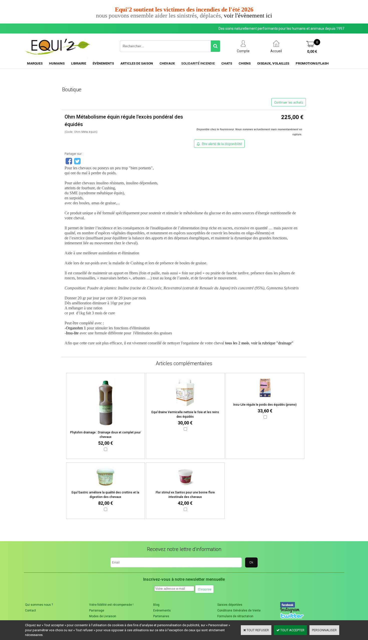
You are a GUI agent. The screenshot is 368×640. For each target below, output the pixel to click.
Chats (226, 63)
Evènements (162, 610)
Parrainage (96, 610)
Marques (35, 63)
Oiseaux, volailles (273, 63)
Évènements (103, 63)
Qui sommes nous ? (39, 604)
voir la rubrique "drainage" (272, 343)
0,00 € (312, 52)
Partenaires (161, 616)
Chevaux (167, 63)
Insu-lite (73, 333)
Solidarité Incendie (198, 63)
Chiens (245, 63)
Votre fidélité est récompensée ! (111, 604)
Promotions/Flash (312, 63)
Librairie (78, 63)
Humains (57, 63)
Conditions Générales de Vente (239, 610)
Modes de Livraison (102, 616)
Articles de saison (136, 63)
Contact (30, 610)
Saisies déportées (229, 604)
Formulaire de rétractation (235, 616)
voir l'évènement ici (248, 15)
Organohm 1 (76, 328)
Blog (156, 604)
